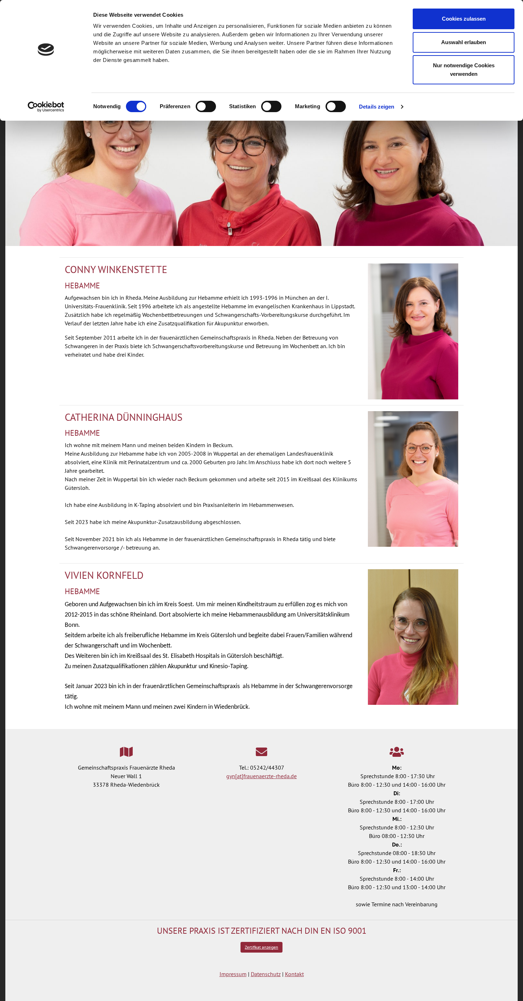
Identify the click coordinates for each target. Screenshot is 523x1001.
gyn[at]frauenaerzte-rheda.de (261, 776)
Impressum (233, 974)
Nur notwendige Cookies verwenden (464, 69)
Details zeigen (376, 107)
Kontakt (294, 974)
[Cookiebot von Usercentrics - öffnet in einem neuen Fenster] (46, 106)
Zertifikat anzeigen (261, 947)
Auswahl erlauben (463, 42)
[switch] (206, 106)
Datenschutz (266, 974)
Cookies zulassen (464, 19)
